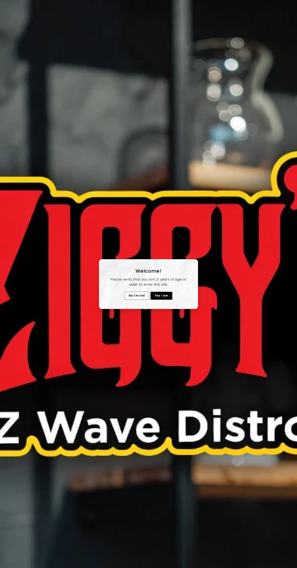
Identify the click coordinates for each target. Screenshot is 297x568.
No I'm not (137, 295)
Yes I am (161, 295)
